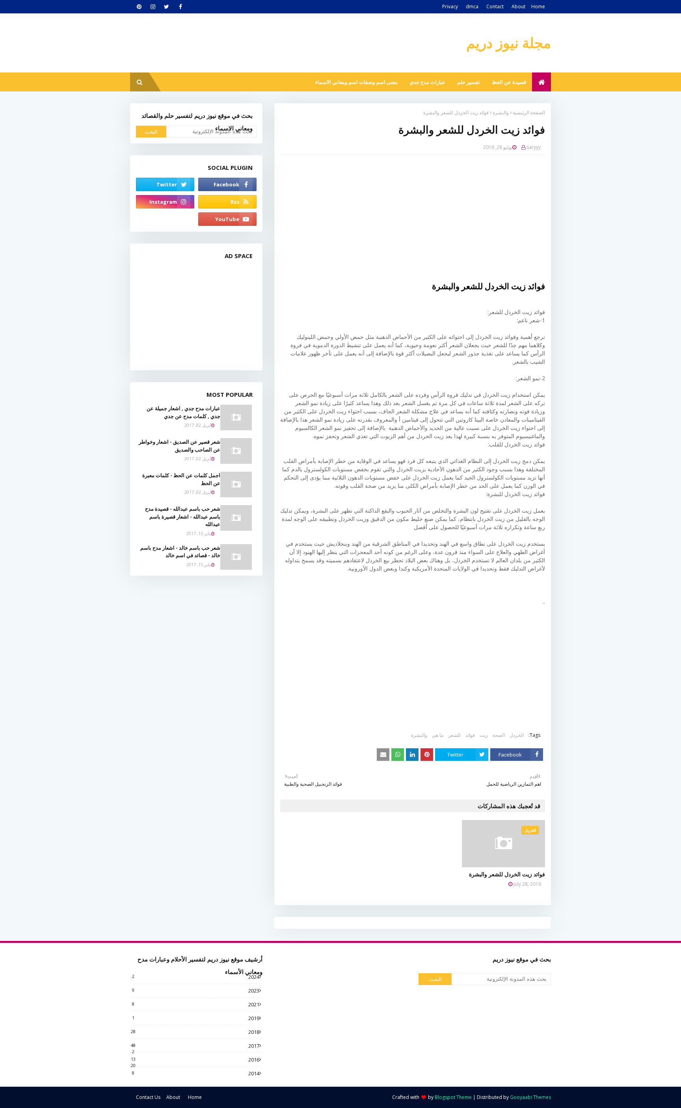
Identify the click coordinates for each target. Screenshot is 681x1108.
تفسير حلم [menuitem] (468, 82)
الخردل (517, 735)
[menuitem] (541, 82)
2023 (195, 990)
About (518, 6)
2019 (195, 1018)
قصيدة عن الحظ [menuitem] (509, 82)
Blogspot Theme (453, 1097)
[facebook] (180, 7)
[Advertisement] (406, 218)
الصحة (499, 735)
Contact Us (148, 1097)
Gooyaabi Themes (530, 1097)
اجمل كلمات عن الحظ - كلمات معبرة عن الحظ (181, 479)
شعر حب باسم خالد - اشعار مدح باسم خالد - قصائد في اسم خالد (180, 551)
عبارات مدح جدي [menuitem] (427, 82)
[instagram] (153, 7)
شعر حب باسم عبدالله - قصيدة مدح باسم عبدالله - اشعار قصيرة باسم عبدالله (182, 516)
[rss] (227, 201)
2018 (195, 1031)
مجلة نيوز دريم (508, 42)
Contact (495, 6)
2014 (195, 1073)
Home (538, 6)
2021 (195, 1004)
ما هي (437, 735)
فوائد (470, 735)
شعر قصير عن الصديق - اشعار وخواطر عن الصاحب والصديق (179, 445)
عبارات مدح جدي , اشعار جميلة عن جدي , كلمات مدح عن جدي (183, 412)
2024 (195, 976)
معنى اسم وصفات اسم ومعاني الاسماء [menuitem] (356, 82)
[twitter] (166, 7)
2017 (195, 1045)
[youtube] (227, 219)
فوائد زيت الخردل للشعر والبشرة (507, 874)
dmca (472, 6)
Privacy (450, 6)
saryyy (534, 147)
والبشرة (501, 112)
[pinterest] (139, 7)
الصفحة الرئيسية (529, 112)
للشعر (454, 735)
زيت (484, 735)
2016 (195, 1059)
